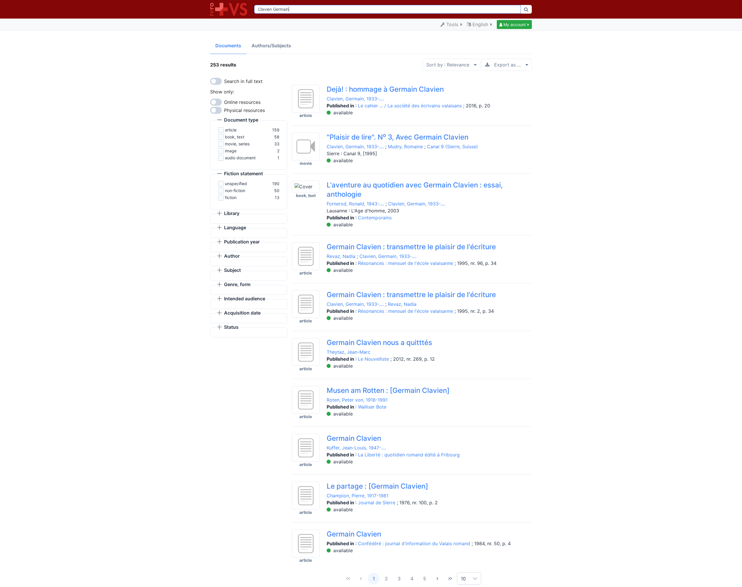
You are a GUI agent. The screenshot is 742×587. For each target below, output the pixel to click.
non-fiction (235, 190)
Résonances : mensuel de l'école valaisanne (406, 263)
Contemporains (375, 218)
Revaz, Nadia (341, 256)
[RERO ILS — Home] (230, 9)
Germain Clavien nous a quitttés (379, 342)
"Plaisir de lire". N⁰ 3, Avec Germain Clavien (397, 137)
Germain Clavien (354, 438)
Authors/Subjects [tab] (271, 45)
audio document (240, 157)
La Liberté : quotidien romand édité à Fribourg (409, 455)
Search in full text (243, 81)
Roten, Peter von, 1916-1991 (357, 400)
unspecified (236, 183)
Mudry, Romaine (405, 146)
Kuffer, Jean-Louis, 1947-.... (356, 448)
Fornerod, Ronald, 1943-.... (355, 204)
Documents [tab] (228, 45)
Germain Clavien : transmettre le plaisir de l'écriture (411, 247)
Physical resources (244, 110)
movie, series (237, 143)
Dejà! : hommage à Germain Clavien (385, 89)
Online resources (242, 102)
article (231, 129)
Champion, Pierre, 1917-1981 (357, 496)
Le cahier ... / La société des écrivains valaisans (410, 106)
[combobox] (387, 9)
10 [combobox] (463, 578)
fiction (231, 197)
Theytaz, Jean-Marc (348, 352)
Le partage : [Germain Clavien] (377, 486)
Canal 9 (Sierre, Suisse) (452, 146)
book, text (234, 136)
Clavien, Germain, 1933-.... (355, 99)
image (231, 150)
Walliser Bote (372, 407)
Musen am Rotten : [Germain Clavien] (388, 390)
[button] (514, 24)
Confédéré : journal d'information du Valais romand (415, 543)
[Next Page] (437, 578)
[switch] (216, 81)
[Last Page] (450, 578)
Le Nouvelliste (374, 359)
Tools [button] (452, 24)
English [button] (480, 24)
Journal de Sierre (377, 502)
